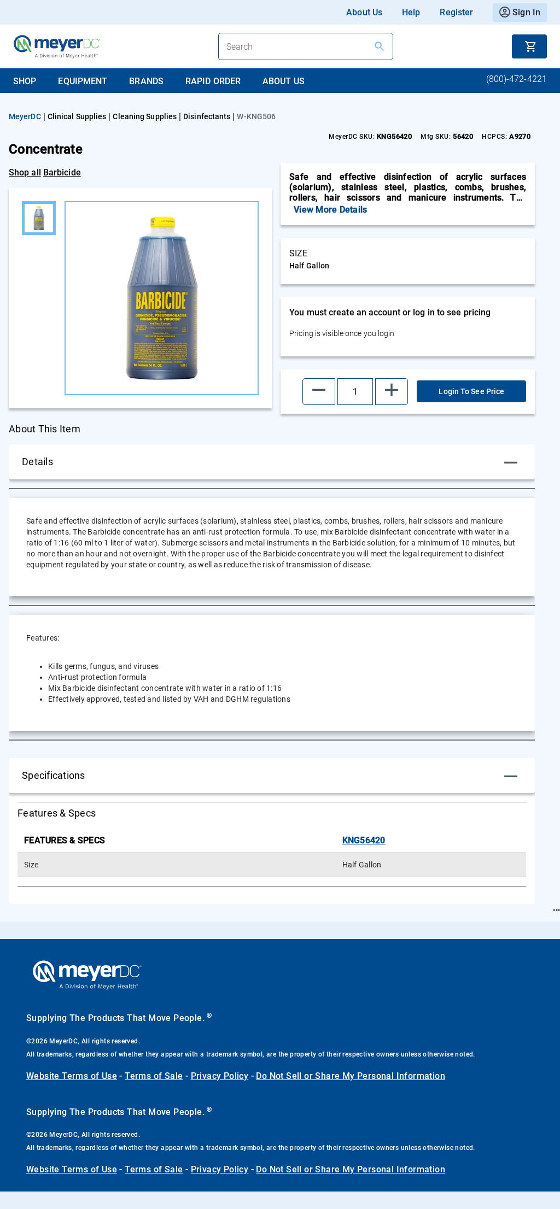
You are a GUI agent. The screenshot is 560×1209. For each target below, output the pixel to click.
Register (456, 12)
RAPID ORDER (213, 81)
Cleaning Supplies (145, 116)
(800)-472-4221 (516, 79)
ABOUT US (283, 81)
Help (411, 12)
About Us (364, 12)
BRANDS (146, 81)
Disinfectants (206, 116)
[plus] (391, 391)
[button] (318, 391)
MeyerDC (25, 116)
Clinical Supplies (77, 116)
